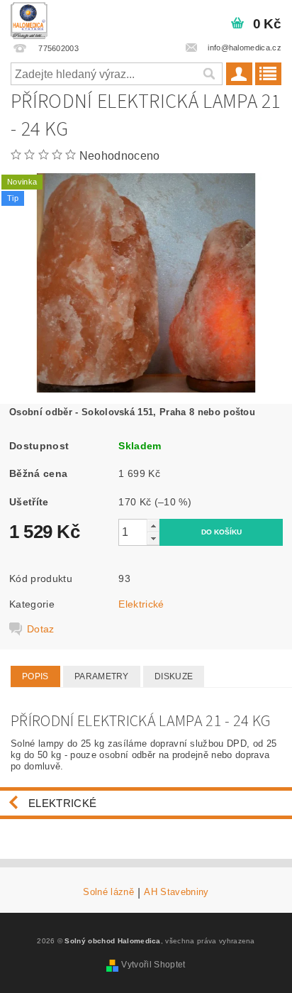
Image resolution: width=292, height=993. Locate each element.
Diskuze (174, 676)
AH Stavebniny (176, 892)
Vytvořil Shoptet (153, 965)
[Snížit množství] (153, 538)
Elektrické (141, 604)
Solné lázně (108, 892)
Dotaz (41, 629)
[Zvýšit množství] (153, 525)
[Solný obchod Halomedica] (29, 18)
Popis (35, 676)
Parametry (101, 676)
